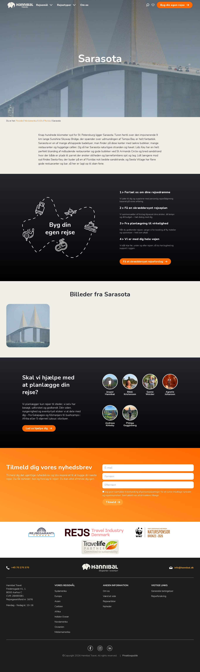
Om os (84, 5)
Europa (58, 596)
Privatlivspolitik (130, 655)
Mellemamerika (62, 632)
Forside (19, 120)
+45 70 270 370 (20, 567)
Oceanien (59, 627)
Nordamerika (30, 120)
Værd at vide (109, 596)
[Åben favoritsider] (153, 5)
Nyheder (107, 606)
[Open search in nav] (147, 5)
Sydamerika (60, 591)
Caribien (59, 606)
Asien (57, 601)
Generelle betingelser (162, 591)
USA (40, 120)
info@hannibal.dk (184, 567)
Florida (47, 120)
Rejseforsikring (158, 596)
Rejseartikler (109, 601)
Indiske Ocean (62, 616)
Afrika (58, 611)
